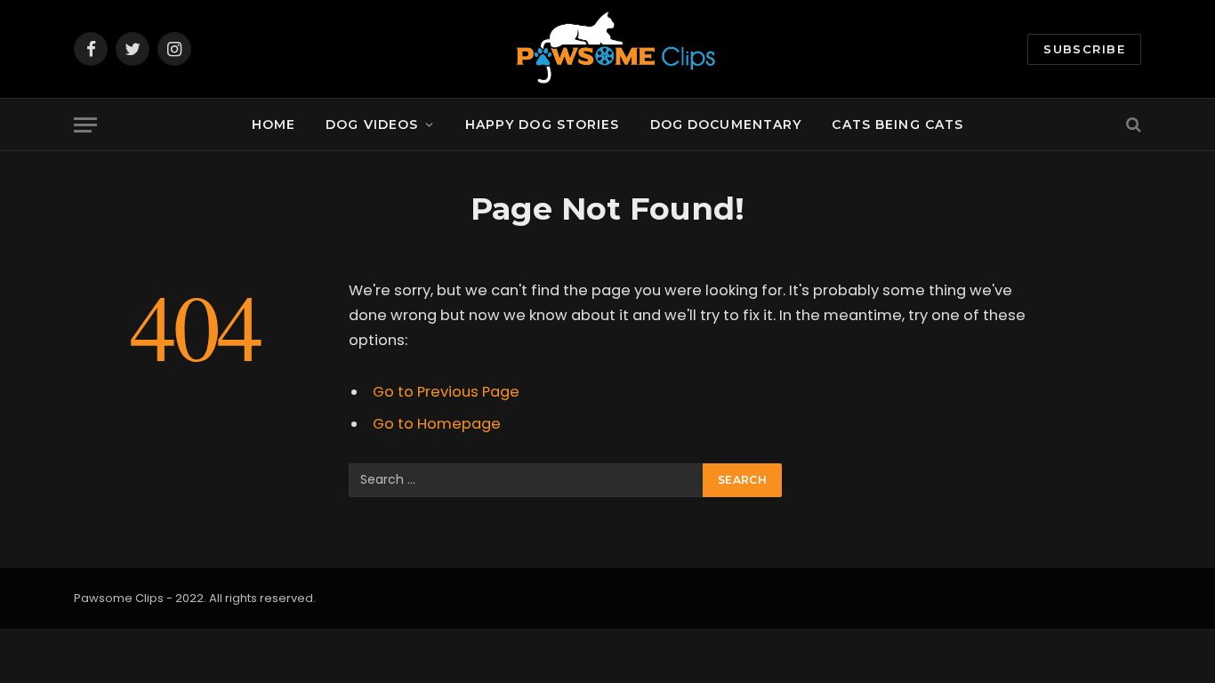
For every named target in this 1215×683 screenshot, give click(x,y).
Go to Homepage (437, 424)
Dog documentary (726, 125)
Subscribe (1084, 49)
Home (273, 125)
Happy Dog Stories (542, 125)
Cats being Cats (897, 125)
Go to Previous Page (446, 392)
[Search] (1131, 125)
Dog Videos (372, 125)
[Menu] (85, 125)
